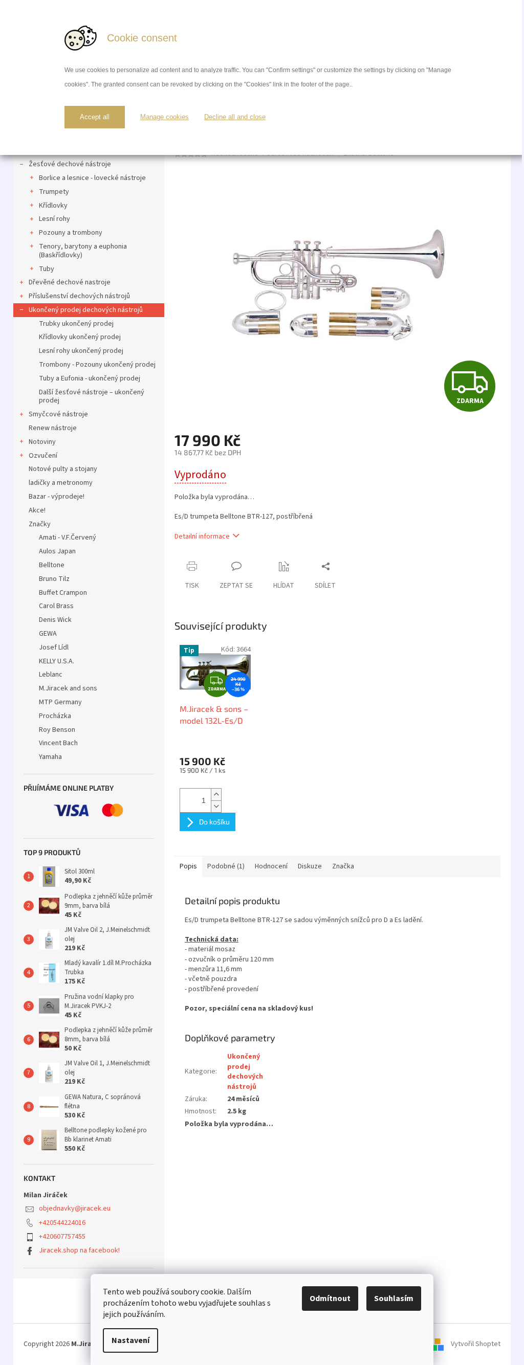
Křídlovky (53, 205)
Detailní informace (202, 536)
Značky (40, 524)
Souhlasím (393, 1298)
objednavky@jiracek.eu (75, 1208)
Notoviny (42, 442)
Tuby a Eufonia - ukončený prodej (89, 378)
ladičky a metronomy (61, 483)
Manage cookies (164, 117)
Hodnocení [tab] (271, 866)
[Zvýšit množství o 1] (216, 794)
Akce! (37, 510)
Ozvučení (43, 456)
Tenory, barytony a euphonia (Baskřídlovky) (83, 250)
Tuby (46, 269)
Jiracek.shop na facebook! (79, 1250)
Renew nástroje (53, 428)
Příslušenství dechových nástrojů (79, 296)
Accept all (95, 117)
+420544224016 (62, 1223)
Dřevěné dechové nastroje (70, 282)
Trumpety (54, 192)
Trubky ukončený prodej (76, 324)
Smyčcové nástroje (58, 414)
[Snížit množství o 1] (216, 806)
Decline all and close (235, 117)
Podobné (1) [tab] (226, 866)
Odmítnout (330, 1298)
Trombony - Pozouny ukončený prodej (97, 365)
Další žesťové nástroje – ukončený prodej (91, 396)
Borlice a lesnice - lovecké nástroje (92, 178)
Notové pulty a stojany (63, 469)
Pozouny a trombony (70, 233)
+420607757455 (62, 1237)
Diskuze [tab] (310, 866)
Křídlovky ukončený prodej (80, 337)
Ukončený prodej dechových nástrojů (86, 310)
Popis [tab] (188, 866)
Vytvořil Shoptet (475, 1344)
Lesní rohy (54, 219)
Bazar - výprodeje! (56, 496)
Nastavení (130, 1340)
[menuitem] (88, 538)
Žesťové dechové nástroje (70, 164)
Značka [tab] (343, 866)
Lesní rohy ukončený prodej (81, 351)
